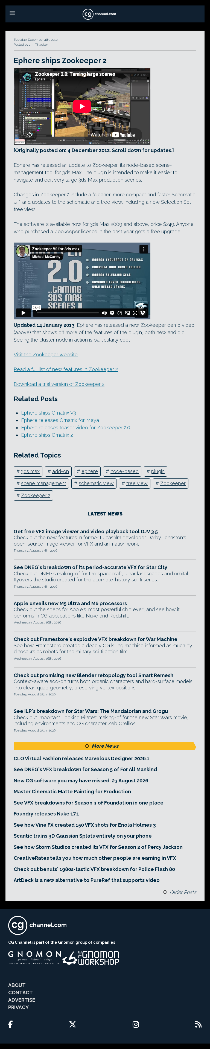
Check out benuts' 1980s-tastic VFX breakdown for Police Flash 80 (94, 869)
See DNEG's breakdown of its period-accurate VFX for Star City (90, 567)
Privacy (18, 1007)
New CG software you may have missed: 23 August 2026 (81, 780)
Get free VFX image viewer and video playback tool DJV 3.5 (86, 531)
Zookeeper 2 (35, 495)
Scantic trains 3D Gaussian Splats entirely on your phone (83, 836)
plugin (158, 471)
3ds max (30, 471)
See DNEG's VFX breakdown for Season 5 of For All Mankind (85, 769)
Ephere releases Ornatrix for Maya (60, 420)
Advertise (21, 1000)
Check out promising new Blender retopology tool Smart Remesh (93, 675)
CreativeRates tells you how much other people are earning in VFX (95, 858)
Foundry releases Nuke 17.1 (46, 814)
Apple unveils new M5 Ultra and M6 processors (70, 603)
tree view (137, 483)
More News (105, 746)
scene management (43, 483)
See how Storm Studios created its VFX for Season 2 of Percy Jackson (98, 847)
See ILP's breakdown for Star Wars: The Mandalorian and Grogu (91, 711)
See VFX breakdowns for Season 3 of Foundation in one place (89, 803)
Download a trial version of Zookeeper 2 (59, 384)
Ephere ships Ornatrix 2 (47, 435)
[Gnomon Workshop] (90, 958)
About (17, 985)
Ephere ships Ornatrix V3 (48, 413)
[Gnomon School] (34, 958)
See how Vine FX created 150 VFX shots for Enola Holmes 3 (85, 825)
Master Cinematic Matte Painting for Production (72, 791)
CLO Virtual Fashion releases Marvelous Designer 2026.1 (81, 758)
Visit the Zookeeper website (46, 354)
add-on (60, 471)
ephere (89, 471)
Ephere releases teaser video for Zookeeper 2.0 (75, 427)
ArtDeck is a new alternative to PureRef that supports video (87, 880)
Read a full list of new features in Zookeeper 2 (66, 369)
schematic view (96, 483)
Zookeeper (173, 483)
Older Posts (183, 892)
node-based (124, 471)
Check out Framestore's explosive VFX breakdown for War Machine (95, 639)
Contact (20, 992)
